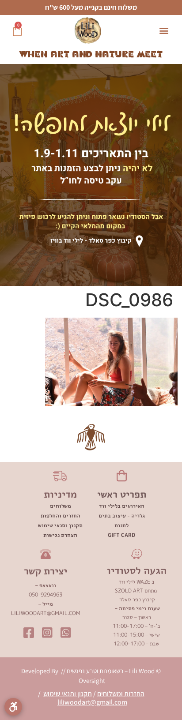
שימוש (52, 693)
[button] (163, 30)
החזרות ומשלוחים (120, 693)
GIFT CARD (121, 535)
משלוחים (60, 506)
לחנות (121, 525)
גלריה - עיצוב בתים (122, 515)
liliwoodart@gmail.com (92, 702)
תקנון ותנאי (76, 693)
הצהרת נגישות (60, 535)
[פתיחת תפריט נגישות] (13, 707)
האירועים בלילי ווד (121, 506)
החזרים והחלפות (60, 515)
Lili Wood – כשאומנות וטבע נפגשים (110, 671)
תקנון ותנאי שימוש (60, 525)
